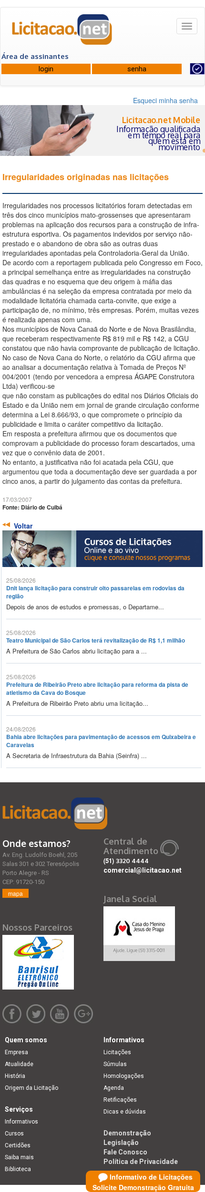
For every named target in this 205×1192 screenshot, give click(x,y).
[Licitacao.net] (62, 32)
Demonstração (127, 1133)
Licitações (117, 1052)
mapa (15, 893)
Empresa (16, 1052)
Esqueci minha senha (165, 100)
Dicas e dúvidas (124, 1111)
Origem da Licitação (31, 1088)
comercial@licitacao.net (142, 870)
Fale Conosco (125, 1152)
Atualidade (19, 1064)
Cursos (14, 1133)
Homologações (123, 1076)
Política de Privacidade (140, 1161)
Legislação (121, 1142)
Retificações (120, 1099)
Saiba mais (19, 1157)
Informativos (21, 1121)
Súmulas (115, 1064)
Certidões (18, 1145)
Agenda (113, 1088)
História (15, 1076)
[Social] (139, 931)
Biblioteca (18, 1169)
